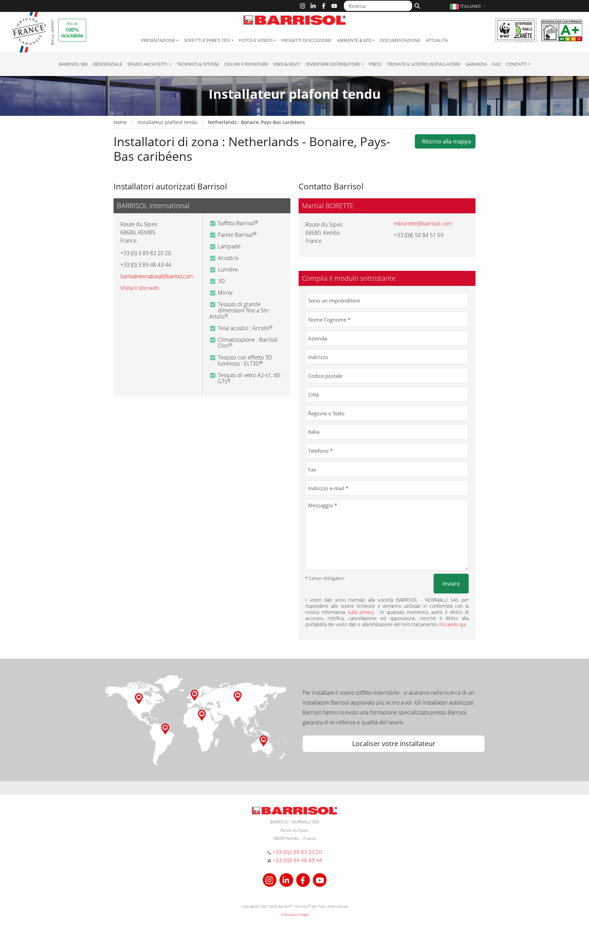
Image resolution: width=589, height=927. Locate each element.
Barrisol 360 (73, 64)
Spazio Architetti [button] (147, 64)
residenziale (107, 64)
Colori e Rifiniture (246, 64)
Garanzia (476, 64)
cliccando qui (452, 624)
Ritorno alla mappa (445, 141)
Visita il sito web (139, 288)
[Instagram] (302, 6)
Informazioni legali (294, 914)
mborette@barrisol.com (423, 223)
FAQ (496, 64)
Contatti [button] (516, 64)
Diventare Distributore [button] (333, 64)
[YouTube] (334, 6)
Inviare (451, 583)
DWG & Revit (286, 64)
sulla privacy (362, 612)
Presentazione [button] (158, 40)
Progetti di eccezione (306, 40)
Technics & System (198, 64)
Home (120, 122)
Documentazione (400, 40)
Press (375, 64)
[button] (468, 6)
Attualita (437, 40)
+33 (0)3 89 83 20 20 (297, 852)
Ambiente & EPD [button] (354, 40)
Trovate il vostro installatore (423, 64)
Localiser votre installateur (393, 743)
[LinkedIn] (313, 6)
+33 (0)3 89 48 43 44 (297, 860)
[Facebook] (324, 6)
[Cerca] (416, 5)
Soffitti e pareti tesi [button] (207, 40)
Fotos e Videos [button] (256, 40)
